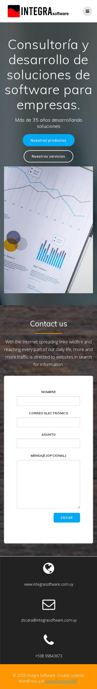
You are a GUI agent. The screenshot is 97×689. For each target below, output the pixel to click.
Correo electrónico (48, 413)
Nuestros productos (49, 140)
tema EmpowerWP (61, 681)
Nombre (48, 392)
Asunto (48, 434)
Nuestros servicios (48, 156)
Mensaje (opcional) (48, 455)
